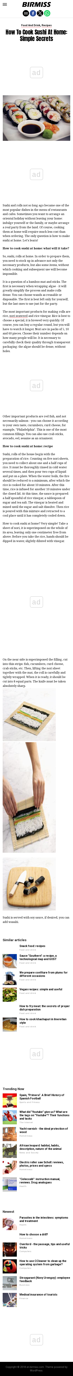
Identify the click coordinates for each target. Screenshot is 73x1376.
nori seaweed (18, 316)
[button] (5, 4)
